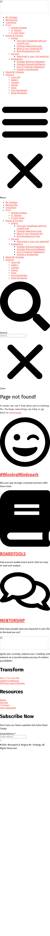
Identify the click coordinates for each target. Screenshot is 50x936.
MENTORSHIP (12, 620)
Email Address (8, 734)
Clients (14, 85)
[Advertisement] (25, 855)
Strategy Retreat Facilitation (31, 64)
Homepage (15, 412)
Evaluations (17, 59)
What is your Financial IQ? (30, 48)
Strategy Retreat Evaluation (31, 61)
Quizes (14, 38)
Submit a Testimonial (27, 69)
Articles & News (19, 27)
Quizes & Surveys (14, 35)
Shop (13, 87)
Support (10, 74)
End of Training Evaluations (31, 67)
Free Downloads (19, 90)
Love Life (15, 77)
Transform (11, 22)
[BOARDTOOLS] (25, 546)
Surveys (15, 54)
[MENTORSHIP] (25, 612)
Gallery (14, 80)
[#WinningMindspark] (25, 466)
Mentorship (12, 20)
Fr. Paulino (16, 30)
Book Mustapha (19, 93)
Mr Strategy (12, 17)
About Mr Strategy (15, 72)
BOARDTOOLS (13, 553)
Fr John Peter (18, 33)
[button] (25, 147)
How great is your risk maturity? (33, 56)
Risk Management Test (28, 51)
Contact (15, 82)
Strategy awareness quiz (29, 46)
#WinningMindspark (19, 474)
